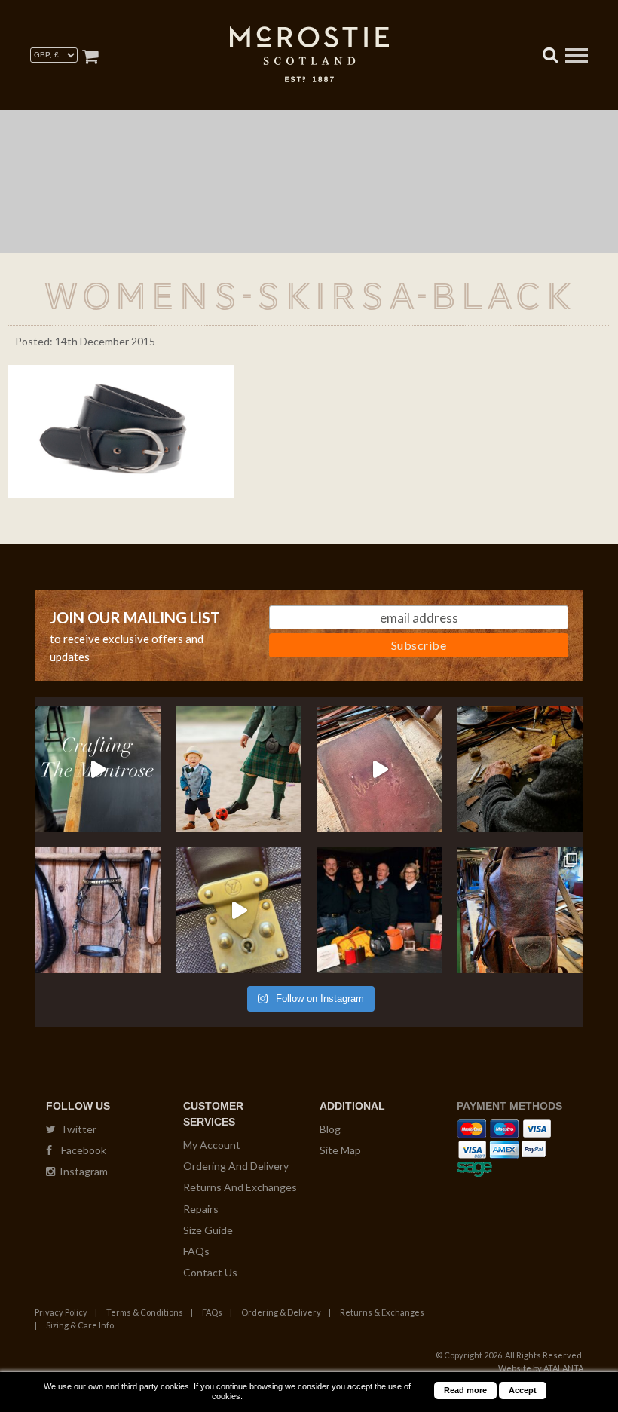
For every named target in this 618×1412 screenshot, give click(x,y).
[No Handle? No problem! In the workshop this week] (238, 910)
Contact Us (210, 1272)
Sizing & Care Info (80, 1325)
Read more (465, 1390)
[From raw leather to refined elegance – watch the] (98, 769)
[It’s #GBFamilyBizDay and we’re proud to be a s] (379, 910)
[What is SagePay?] (474, 1166)
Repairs (201, 1208)
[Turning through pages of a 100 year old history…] (379, 769)
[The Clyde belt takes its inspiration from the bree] (98, 910)
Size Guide (208, 1230)
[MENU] (576, 57)
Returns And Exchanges (240, 1187)
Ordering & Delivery (281, 1312)
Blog (330, 1129)
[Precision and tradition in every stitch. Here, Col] (520, 769)
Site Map (340, 1150)
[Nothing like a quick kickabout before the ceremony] (238, 769)
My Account (211, 1144)
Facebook (79, 1150)
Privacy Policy (61, 1312)
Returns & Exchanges (382, 1312)
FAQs (196, 1251)
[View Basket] (90, 56)
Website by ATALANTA (540, 1368)
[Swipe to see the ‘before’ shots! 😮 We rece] (520, 910)
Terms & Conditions (144, 1312)
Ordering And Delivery (236, 1165)
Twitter (76, 1129)
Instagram (81, 1171)
